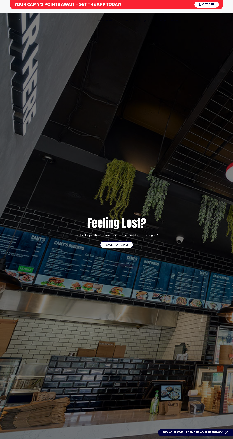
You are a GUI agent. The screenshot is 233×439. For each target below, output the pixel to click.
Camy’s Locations (106, 20)
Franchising (158, 20)
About (175, 20)
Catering (140, 20)
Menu (125, 20)
